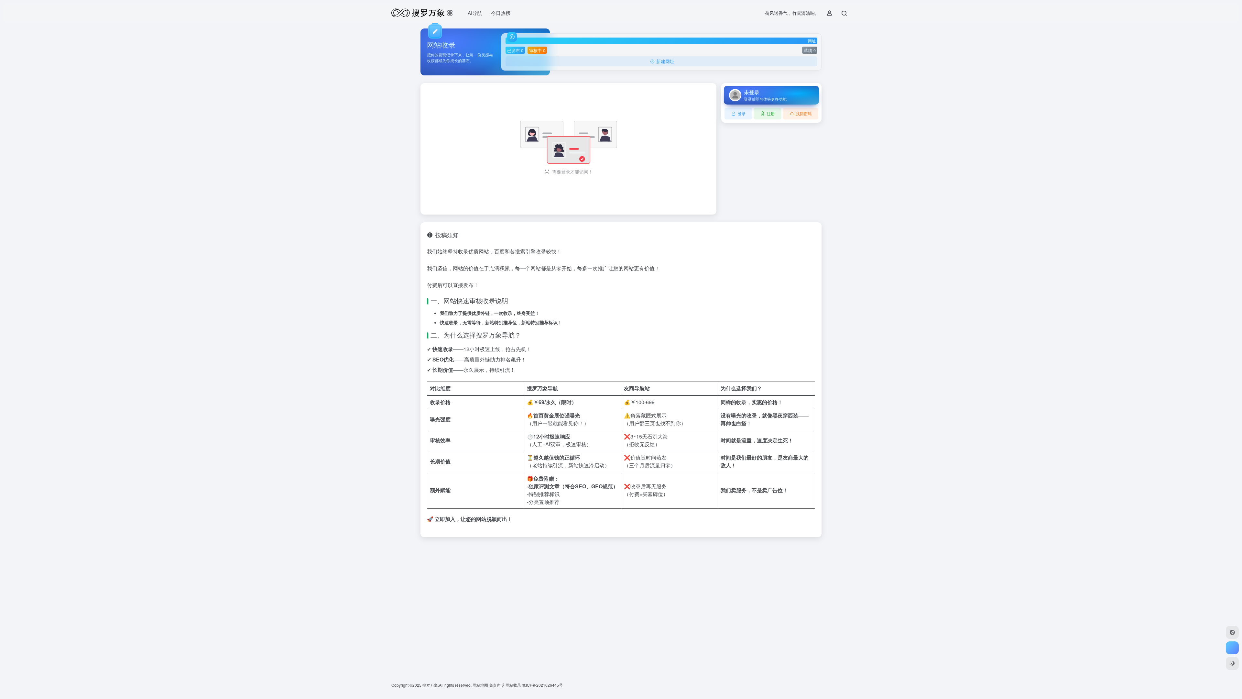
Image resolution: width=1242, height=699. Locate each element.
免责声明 (497, 685)
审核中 (537, 50)
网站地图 (481, 685)
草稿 (810, 50)
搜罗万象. (430, 685)
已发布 (515, 50)
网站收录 (514, 685)
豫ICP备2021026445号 (542, 685)
